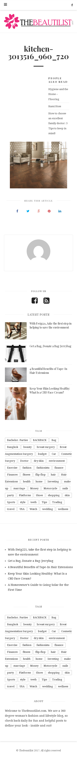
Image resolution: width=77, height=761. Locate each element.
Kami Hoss (54, 106)
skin (67, 495)
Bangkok (12, 447)
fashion (27, 467)
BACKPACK (39, 440)
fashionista (43, 467)
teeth (34, 502)
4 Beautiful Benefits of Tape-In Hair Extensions (48, 371)
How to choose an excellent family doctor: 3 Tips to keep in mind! (58, 123)
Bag (54, 440)
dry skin (39, 460)
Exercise (12, 467)
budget (42, 453)
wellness (63, 509)
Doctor (24, 460)
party (10, 495)
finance (58, 467)
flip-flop (40, 474)
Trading (57, 502)
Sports (11, 502)
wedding (47, 509)
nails (65, 488)
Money (34, 488)
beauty (27, 447)
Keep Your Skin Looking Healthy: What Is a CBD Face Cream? (50, 390)
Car (54, 453)
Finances (12, 474)
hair (53, 474)
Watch (33, 509)
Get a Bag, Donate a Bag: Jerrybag (50, 346)
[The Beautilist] (38, 21)
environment (57, 460)
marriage (19, 488)
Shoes (39, 495)
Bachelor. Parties (17, 440)
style (22, 502)
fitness (26, 474)
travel (10, 509)
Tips (44, 502)
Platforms (25, 495)
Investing (53, 481)
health (26, 481)
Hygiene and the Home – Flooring (58, 94)
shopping (54, 495)
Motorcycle (50, 488)
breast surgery (46, 447)
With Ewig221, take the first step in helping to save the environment (50, 325)
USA (22, 509)
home (39, 481)
